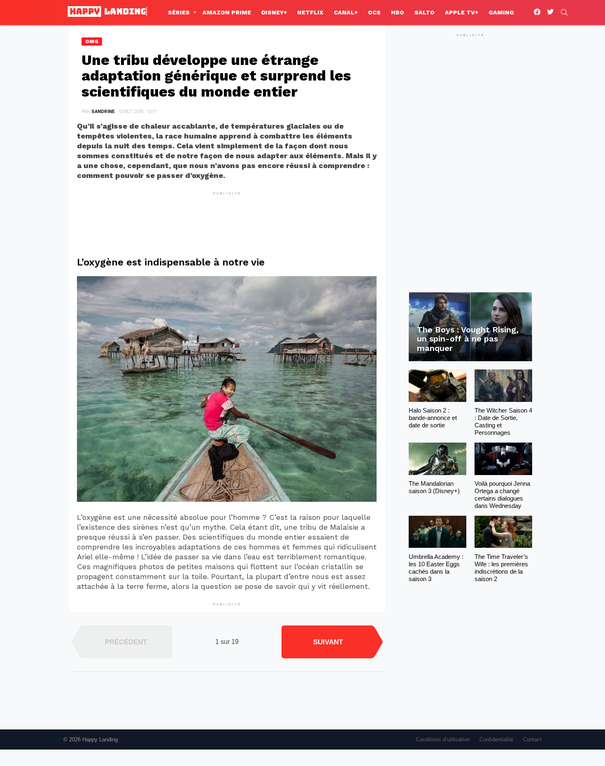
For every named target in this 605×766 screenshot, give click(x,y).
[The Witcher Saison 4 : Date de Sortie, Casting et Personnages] (503, 385)
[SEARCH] (564, 12)
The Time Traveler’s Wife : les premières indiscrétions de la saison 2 (501, 567)
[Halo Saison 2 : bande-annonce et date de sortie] (437, 385)
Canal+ (346, 12)
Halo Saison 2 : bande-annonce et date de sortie (433, 418)
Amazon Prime (226, 12)
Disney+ (274, 12)
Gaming (501, 12)
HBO (397, 12)
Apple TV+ (461, 12)
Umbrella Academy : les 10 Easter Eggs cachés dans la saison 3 (436, 567)
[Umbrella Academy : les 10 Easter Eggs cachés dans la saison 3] (437, 532)
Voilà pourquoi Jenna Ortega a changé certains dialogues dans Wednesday (502, 494)
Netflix (310, 12)
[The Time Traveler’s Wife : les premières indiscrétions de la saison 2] (503, 532)
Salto (424, 12)
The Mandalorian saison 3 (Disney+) (434, 487)
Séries (179, 12)
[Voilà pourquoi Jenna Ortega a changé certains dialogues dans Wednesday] (503, 459)
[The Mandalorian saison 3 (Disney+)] (437, 459)
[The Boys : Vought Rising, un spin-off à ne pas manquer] (470, 327)
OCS (374, 12)
